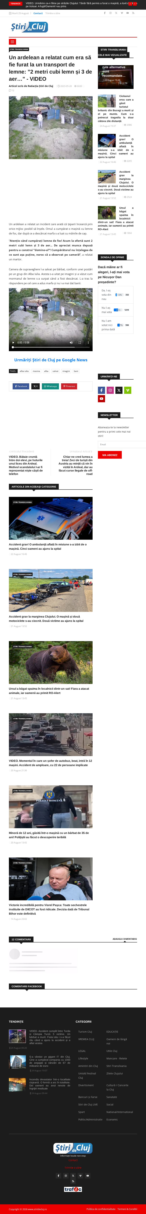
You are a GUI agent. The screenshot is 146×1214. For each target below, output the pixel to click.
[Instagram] (110, 13)
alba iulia (24, 371)
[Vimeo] (122, 13)
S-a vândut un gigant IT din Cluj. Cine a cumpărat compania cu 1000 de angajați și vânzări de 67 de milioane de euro (49, 1061)
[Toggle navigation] (12, 42)
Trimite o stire (52, 13)
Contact (38, 13)
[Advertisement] (51, 189)
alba (46, 371)
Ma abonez (109, 455)
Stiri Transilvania (19, 49)
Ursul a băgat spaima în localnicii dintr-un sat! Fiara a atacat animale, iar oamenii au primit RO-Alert (116, 218)
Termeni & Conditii (127, 1209)
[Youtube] (127, 13)
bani (76, 371)
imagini (66, 371)
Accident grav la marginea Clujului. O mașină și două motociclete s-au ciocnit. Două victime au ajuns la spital (116, 182)
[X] (116, 13)
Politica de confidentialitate (101, 1209)
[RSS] (133, 13)
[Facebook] (105, 13)
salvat (55, 371)
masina (36, 371)
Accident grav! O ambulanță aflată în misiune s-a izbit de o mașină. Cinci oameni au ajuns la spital (116, 146)
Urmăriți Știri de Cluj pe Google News (50, 359)
